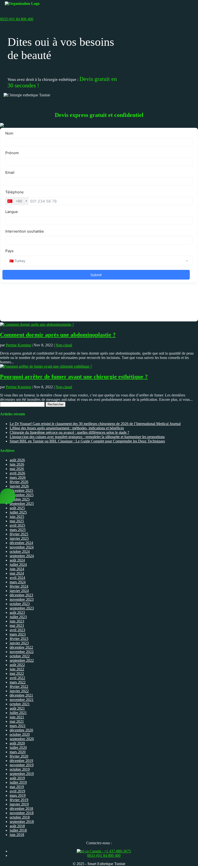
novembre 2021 (22, 700)
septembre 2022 (22, 660)
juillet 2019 (18, 782)
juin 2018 (17, 835)
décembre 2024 (21, 543)
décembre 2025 (21, 490)
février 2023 (19, 639)
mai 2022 (17, 673)
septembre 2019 (22, 774)
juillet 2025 (18, 512)
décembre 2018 (21, 808)
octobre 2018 (20, 817)
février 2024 (19, 586)
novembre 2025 (22, 495)
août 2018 (17, 826)
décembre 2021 (21, 695)
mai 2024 (17, 573)
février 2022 (19, 686)
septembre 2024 (22, 556)
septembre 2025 (22, 503)
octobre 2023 (20, 604)
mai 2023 (17, 625)
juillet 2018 (18, 830)
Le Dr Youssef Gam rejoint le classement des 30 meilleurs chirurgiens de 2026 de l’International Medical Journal (95, 424)
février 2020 (19, 756)
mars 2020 (18, 752)
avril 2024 (17, 578)
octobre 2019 (20, 769)
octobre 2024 (20, 551)
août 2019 (17, 778)
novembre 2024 (22, 547)
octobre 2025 (20, 499)
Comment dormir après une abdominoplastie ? (58, 335)
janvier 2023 (19, 643)
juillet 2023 (18, 617)
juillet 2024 (18, 564)
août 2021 (17, 708)
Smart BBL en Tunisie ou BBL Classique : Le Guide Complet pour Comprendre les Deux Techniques (87, 441)
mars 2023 (18, 634)
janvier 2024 (19, 591)
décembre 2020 (21, 730)
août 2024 (17, 560)
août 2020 (17, 743)
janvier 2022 (19, 691)
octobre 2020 (20, 734)
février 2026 (19, 482)
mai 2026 (17, 469)
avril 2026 (17, 473)
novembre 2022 (22, 652)
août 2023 (17, 612)
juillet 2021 (18, 713)
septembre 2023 (22, 608)
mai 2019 (17, 787)
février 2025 (19, 534)
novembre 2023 (22, 599)
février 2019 (19, 800)
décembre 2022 (21, 647)
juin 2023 (17, 621)
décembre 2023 (21, 595)
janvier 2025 (19, 538)
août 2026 (17, 460)
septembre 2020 (22, 739)
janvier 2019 (19, 804)
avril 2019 (17, 791)
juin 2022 (17, 669)
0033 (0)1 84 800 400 (103, 855)
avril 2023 (17, 630)
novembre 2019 (22, 765)
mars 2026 (18, 477)
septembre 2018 (22, 822)
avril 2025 (17, 525)
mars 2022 (18, 682)
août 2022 (17, 665)
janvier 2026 (19, 486)
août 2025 (17, 508)
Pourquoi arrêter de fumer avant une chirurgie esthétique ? (74, 376)
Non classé (64, 345)
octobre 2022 (20, 656)
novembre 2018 (22, 813)
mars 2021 (18, 726)
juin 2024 (17, 569)
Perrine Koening (18, 345)
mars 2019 (18, 795)
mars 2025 (18, 530)
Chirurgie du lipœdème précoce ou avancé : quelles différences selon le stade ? (69, 432)
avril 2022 (17, 678)
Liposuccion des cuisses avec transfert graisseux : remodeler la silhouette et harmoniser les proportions (87, 437)
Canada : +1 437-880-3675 (110, 851)
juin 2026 (17, 464)
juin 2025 (17, 517)
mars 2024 (18, 582)
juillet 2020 (18, 747)
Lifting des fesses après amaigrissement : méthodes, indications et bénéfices (67, 428)
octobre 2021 (20, 704)
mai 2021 (17, 721)
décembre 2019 (21, 761)
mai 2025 (17, 521)
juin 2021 (17, 717)
